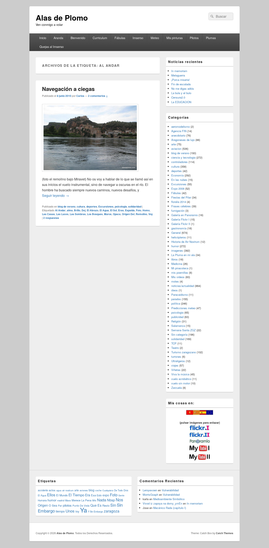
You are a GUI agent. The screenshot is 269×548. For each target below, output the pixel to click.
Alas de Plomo (62, 17)
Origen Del (128, 214)
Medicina (176, 264)
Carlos (80, 96)
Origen (43, 505)
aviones (84, 490)
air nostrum (68, 490)
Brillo (77, 210)
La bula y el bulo (181, 93)
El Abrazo (92, 210)
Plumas (211, 38)
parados (176, 299)
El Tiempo (76, 494)
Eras (121, 210)
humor (175, 246)
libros (174, 259)
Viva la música (180, 374)
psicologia (121, 206)
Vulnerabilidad (170, 490)
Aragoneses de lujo (183, 140)
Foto (138, 210)
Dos (126, 490)
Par (60, 505)
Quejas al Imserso (52, 47)
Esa (93, 495)
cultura (81, 206)
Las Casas (48, 214)
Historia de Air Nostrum (185, 242)
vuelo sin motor (180, 383)
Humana (42, 500)
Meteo (155, 38)
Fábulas (120, 38)
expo (106, 495)
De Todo (118, 490)
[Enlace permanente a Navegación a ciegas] (90, 173)
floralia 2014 (178, 202)
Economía (177, 175)
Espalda (130, 210)
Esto (99, 495)
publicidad (177, 317)
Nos (119, 500)
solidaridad (134, 206)
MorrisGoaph (150, 495)
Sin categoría (179, 334)
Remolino (141, 214)
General (176, 233)
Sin (113, 505)
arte (173, 144)
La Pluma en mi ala (183, 255)
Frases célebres (181, 206)
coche (98, 490)
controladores (179, 162)
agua (58, 490)
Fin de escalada (181, 84)
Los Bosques (95, 214)
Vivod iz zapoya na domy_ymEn (162, 503)
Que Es (96, 505)
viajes (174, 365)
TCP (174, 343)
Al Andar (60, 210)
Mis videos (178, 277)
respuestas (51, 218)
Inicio (42, 38)
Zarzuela (176, 388)
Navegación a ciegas (68, 89)
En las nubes (179, 180)
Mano (68, 500)
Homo (146, 210)
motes (175, 281)
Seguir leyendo (55, 195)
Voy (150, 214)
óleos (174, 290)
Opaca (117, 214)
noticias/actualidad (182, 286)
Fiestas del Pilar (181, 197)
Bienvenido (78, 38)
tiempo (60, 511)
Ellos (51, 494)
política (175, 303)
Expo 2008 (177, 189)
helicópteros (178, 237)
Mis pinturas (174, 38)
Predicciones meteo (183, 308)
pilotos (67, 505)
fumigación (178, 211)
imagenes (177, 250)
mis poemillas (179, 273)
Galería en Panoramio (184, 215)
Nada (101, 499)
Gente (121, 495)
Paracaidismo (179, 295)
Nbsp (111, 500)
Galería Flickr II (180, 224)
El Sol (113, 210)
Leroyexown (150, 490)
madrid (60, 500)
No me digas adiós (182, 89)
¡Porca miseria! (180, 80)
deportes (91, 206)
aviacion (176, 149)
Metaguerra (178, 75)
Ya (83, 509)
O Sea (53, 505)
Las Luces (62, 214)
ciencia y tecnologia (183, 157)
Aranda (58, 38)
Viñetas (176, 370)
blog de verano (66, 206)
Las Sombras (78, 214)
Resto (105, 505)
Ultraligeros (178, 361)
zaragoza (111, 511)
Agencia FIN (178, 131)
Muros (108, 214)
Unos (70, 511)
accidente (43, 490)
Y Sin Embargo (95, 511)
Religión (176, 321)
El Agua (104, 210)
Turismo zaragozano (183, 352)
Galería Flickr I (180, 219)
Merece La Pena (81, 500)
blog (91, 490)
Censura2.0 (178, 97)
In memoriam (179, 71)
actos (52, 490)
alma (70, 210)
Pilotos (194, 38)
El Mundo (62, 495)
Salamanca (178, 326)
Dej (84, 210)
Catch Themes (224, 533)
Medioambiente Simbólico (169, 499)
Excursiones (105, 206)
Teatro (175, 348)
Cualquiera (107, 490)
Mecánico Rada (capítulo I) (169, 508)
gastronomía (178, 228)
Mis (94, 500)
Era (87, 495)
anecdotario (178, 135)
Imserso (138, 38)
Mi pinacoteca (179, 268)
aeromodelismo (180, 127)
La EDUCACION (181, 102)
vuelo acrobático (181, 379)
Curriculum (100, 38)
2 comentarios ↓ (98, 96)
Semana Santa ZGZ (183, 330)
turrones (176, 357)
